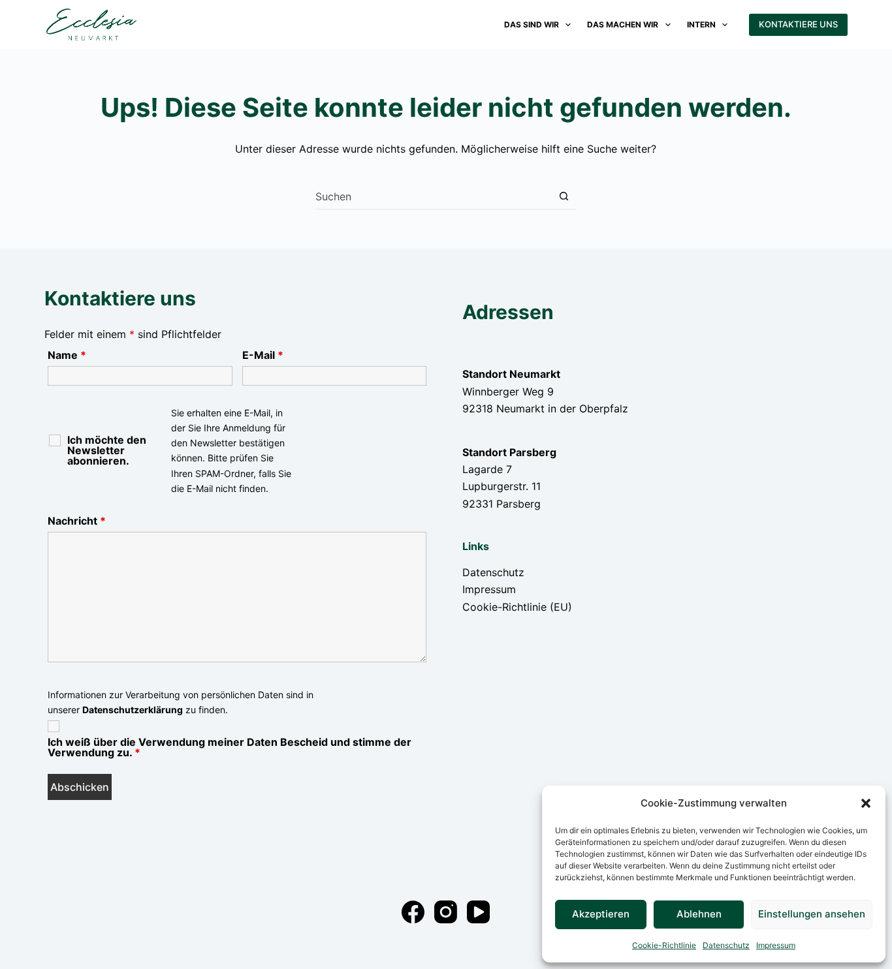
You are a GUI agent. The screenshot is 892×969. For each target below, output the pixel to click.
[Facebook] (413, 911)
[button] (865, 803)
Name (67, 354)
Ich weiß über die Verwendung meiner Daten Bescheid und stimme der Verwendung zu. (229, 747)
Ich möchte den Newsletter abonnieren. (106, 450)
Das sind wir (531, 24)
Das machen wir (622, 24)
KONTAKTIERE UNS (798, 24)
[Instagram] (445, 911)
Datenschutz (726, 945)
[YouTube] (478, 911)
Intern (701, 24)
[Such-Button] (564, 196)
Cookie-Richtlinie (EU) (517, 606)
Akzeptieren (600, 914)
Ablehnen (699, 914)
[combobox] (433, 196)
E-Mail (262, 354)
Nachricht (77, 520)
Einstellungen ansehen (811, 914)
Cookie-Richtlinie (664, 945)
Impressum (775, 945)
